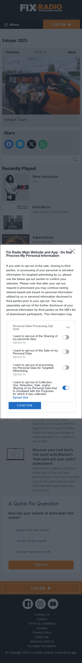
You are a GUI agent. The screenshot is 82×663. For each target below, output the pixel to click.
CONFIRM (25, 405)
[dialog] (41, 331)
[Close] (74, 253)
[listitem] (41, 327)
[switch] (65, 337)
